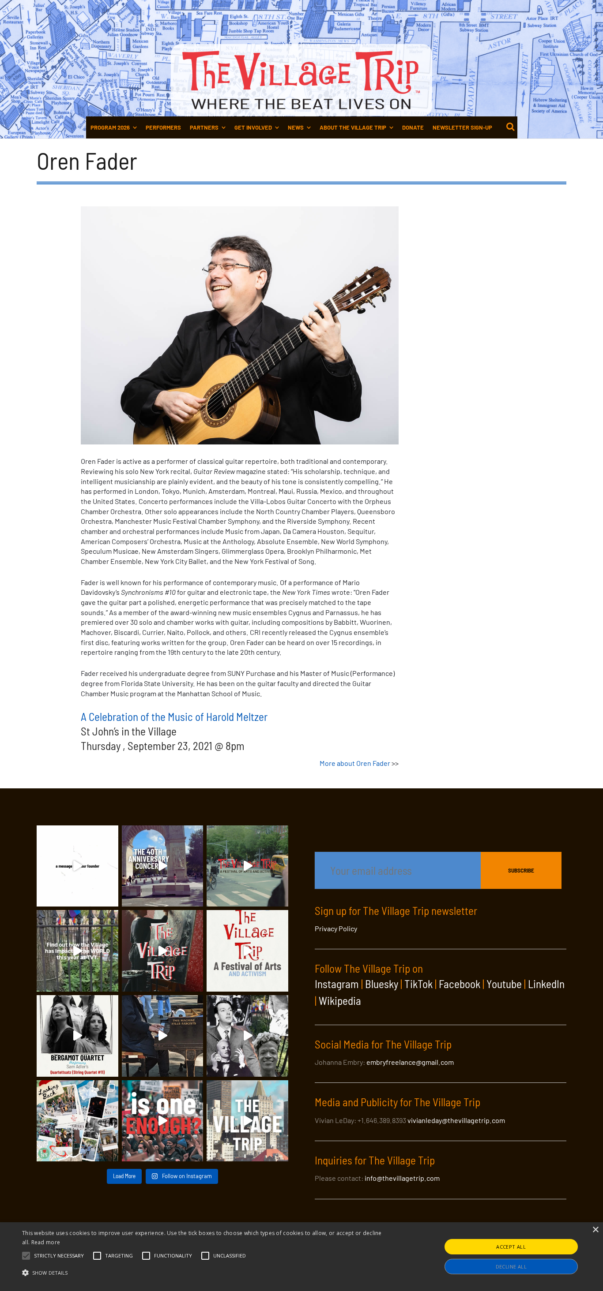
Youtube (504, 983)
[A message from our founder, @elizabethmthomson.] (77, 866)
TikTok (418, 983)
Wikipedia (340, 1000)
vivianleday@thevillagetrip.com (456, 1120)
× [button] (595, 1230)
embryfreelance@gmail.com (410, 1062)
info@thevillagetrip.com (402, 1178)
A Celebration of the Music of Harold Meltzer (174, 716)
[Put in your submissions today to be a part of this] (163, 951)
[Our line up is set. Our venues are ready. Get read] (247, 1121)
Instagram (337, 983)
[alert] (301, 1256)
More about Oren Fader (355, 763)
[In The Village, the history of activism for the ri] (247, 1036)
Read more (45, 1242)
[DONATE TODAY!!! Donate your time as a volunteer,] (247, 951)
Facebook (459, 983)
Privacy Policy (336, 928)
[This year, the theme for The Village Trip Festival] (247, 866)
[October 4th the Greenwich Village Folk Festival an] (163, 866)
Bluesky (381, 983)
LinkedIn (546, 983)
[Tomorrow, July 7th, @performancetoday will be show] (77, 1036)
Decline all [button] (511, 1266)
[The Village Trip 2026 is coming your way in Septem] (77, 1121)
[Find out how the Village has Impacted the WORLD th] (77, 951)
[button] (59, 1256)
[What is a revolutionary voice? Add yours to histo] (163, 1121)
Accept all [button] (511, 1246)
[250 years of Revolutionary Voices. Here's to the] (163, 1036)
